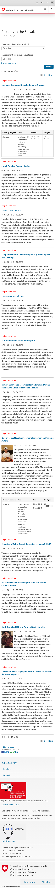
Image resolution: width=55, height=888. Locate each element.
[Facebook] (2, 752)
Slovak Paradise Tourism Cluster (15, 166)
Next (50, 75)
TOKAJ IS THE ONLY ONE (12, 210)
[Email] (16, 752)
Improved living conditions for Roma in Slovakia (22, 85)
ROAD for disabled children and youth (18, 340)
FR (47, 3)
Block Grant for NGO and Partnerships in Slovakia (23, 627)
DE (37, 3)
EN (52, 3)
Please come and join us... (12, 296)
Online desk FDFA (10, 804)
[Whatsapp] (14, 752)
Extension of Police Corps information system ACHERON (26, 544)
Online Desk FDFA (9, 763)
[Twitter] (5, 752)
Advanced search (10, 63)
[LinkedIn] (8, 752)
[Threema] (11, 752)
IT (42, 3)
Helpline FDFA (8, 841)
